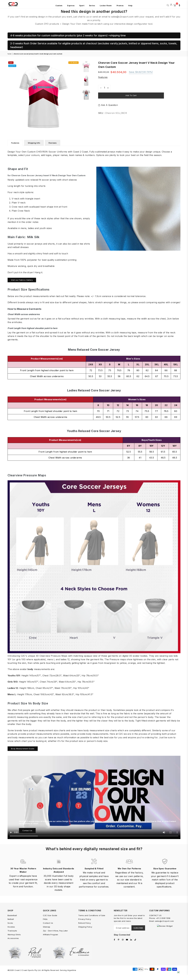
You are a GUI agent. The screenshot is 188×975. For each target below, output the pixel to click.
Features (103, 77)
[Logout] (171, 5)
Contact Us (27, 830)
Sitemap (46, 927)
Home (9, 54)
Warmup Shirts (14, 934)
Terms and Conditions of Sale (91, 915)
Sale (11, 63)
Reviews (53, 143)
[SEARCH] (168, 5)
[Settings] (178, 5)
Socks (10, 923)
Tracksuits (12, 931)
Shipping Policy (85, 927)
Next (76, 96)
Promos (120, 6)
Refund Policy (84, 923)
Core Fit (12, 66)
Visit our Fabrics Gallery (22, 280)
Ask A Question (109, 105)
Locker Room (106, 6)
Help (130, 6)
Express (70, 6)
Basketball (12, 915)
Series (92, 6)
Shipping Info (34, 143)
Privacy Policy (84, 919)
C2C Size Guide (50, 915)
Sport (81, 6)
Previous (10, 96)
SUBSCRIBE (138, 928)
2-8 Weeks (73, 63)
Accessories (13, 938)
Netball (11, 919)
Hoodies (11, 927)
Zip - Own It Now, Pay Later (55, 931)
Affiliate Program (50, 934)
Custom (58, 6)
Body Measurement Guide (22, 748)
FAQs (45, 919)
